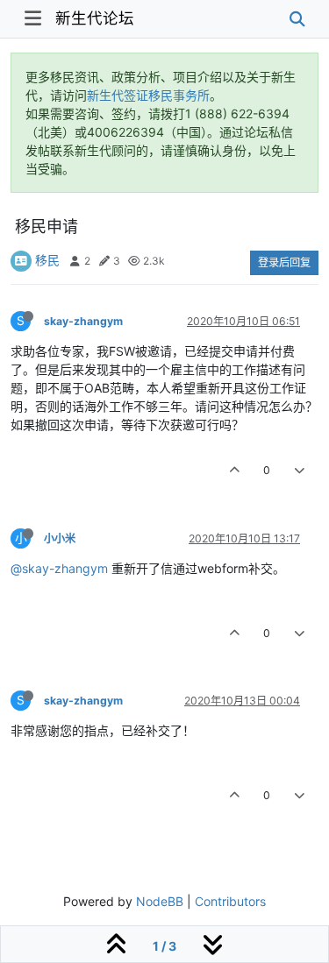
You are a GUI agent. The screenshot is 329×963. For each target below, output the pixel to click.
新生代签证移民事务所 (148, 95)
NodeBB (159, 901)
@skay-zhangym (59, 568)
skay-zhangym (83, 321)
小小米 (59, 538)
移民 (47, 259)
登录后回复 (284, 262)
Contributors (230, 901)
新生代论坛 (94, 18)
